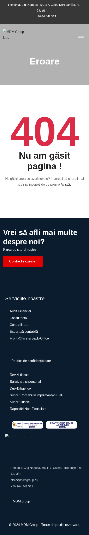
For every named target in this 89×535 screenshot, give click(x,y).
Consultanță (18, 318)
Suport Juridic (20, 402)
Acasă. (66, 184)
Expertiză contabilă (24, 331)
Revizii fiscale (19, 375)
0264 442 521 (47, 16)
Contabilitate (19, 325)
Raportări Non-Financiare (28, 409)
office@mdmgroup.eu (24, 480)
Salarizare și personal (25, 381)
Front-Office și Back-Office (29, 338)
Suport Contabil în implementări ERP (36, 395)
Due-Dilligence (20, 388)
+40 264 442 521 (22, 486)
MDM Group (29, 525)
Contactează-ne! (23, 261)
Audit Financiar (20, 311)
